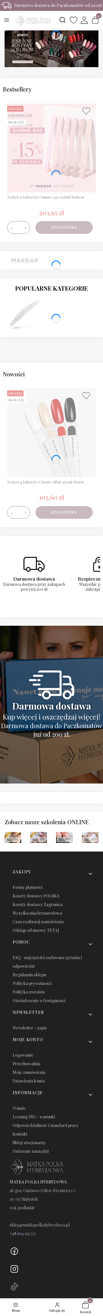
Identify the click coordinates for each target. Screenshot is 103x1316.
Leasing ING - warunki (34, 1116)
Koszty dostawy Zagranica (38, 904)
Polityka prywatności (32, 983)
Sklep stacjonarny (29, 1142)
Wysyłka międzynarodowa (37, 913)
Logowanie (23, 1055)
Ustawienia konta (29, 1081)
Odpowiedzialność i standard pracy (46, 1125)
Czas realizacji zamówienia (38, 921)
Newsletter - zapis (30, 1028)
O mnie (19, 1108)
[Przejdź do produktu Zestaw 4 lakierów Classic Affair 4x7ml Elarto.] (51, 432)
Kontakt (20, 1134)
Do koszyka (64, 227)
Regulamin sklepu (29, 974)
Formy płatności (27, 887)
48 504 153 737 (24, 1233)
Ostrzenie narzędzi (31, 1151)
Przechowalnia (26, 1063)
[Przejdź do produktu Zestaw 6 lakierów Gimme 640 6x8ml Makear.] (51, 148)
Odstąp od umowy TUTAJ (36, 930)
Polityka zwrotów (29, 992)
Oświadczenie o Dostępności (39, 1000)
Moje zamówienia (29, 1072)
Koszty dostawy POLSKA (36, 896)
